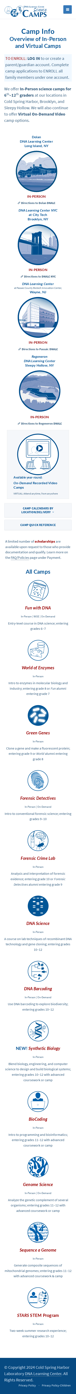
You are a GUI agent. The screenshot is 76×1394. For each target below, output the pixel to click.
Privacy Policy (27, 1385)
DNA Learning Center (43, 1373)
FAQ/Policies (20, 557)
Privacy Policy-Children (56, 1385)
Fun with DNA (38, 608)
